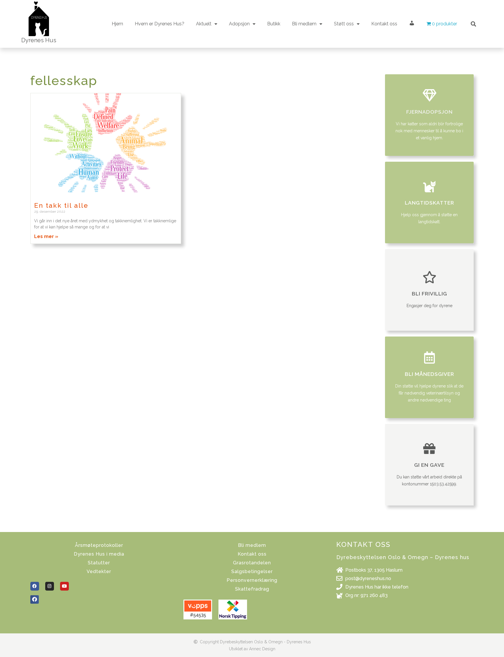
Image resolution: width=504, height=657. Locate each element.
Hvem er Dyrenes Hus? (159, 24)
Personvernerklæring (252, 580)
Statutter (99, 563)
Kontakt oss (384, 24)
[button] (473, 24)
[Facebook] (34, 586)
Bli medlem (252, 545)
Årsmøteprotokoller (99, 545)
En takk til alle (61, 205)
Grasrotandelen (252, 563)
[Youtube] (64, 586)
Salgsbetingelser (252, 571)
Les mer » (46, 236)
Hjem (117, 24)
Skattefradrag (252, 589)
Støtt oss (344, 24)
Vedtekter (99, 571)
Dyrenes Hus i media (99, 554)
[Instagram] (49, 586)
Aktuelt (203, 24)
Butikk (273, 24)
